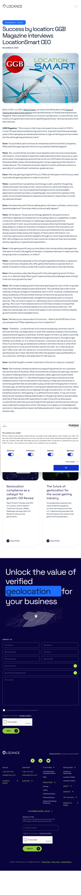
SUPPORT (26, 781)
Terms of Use (55, 862)
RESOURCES (68, 768)
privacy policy (25, 715)
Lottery (45, 790)
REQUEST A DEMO (67, 804)
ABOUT (66, 786)
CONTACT (67, 792)
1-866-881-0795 (8, 772)
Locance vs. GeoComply (67, 772)
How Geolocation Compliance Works (49, 772)
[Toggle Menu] (76, 6)
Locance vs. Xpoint (69, 781)
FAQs (44, 777)
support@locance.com (29, 775)
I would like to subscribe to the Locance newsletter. (22, 710)
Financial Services (48, 797)
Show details (70, 461)
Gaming (45, 786)
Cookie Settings (66, 862)
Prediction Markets (49, 794)
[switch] (30, 454)
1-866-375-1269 (27, 772)
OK (66, 468)
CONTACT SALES (6, 782)
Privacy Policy (46, 862)
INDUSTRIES (48, 782)
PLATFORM (47, 768)
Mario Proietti (29, 109)
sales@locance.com (9, 775)
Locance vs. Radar (69, 777)
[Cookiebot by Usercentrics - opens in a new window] (70, 425)
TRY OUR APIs (68, 797)
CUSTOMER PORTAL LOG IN (39, 811)
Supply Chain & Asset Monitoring (50, 802)
